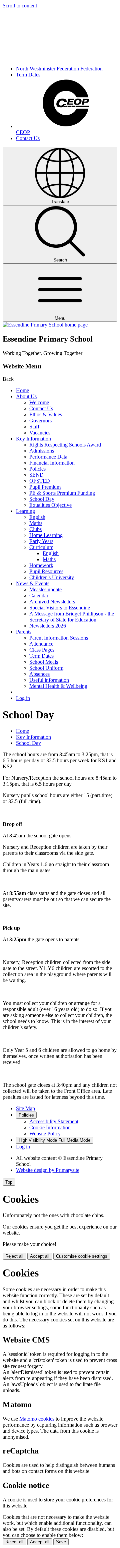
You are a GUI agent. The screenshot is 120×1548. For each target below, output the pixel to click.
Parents (23, 632)
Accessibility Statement (53, 1121)
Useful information (49, 680)
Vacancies (39, 432)
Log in (23, 698)
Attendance (41, 644)
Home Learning (46, 535)
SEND (36, 475)
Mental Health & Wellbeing (58, 686)
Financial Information (52, 463)
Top (8, 1182)
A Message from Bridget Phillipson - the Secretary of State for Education (71, 616)
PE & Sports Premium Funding (62, 493)
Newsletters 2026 (47, 626)
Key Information (33, 438)
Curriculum (41, 547)
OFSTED (39, 481)
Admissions (41, 451)
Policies (37, 469)
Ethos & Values (45, 414)
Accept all (39, 1256)
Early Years (41, 541)
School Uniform (46, 668)
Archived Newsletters (52, 601)
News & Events (32, 583)
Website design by (47, 1170)
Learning (25, 511)
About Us (26, 396)
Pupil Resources (46, 571)
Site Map (25, 1108)
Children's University (51, 577)
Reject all (14, 1256)
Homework (41, 565)
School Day (41, 499)
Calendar (38, 595)
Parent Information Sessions (58, 638)
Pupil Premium (45, 487)
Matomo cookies (36, 1419)
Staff (34, 426)
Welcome (39, 402)
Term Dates (28, 74)
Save (61, 1541)
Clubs (35, 529)
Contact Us (28, 138)
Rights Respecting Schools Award (65, 445)
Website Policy (45, 1133)
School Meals (43, 662)
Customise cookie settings (81, 1256)
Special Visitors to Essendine (59, 607)
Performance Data (48, 457)
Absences (39, 674)
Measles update (45, 589)
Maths (35, 523)
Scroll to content (20, 5)
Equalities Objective (50, 505)
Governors (40, 420)
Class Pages (41, 650)
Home (22, 390)
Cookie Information (50, 1127)
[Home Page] (45, 325)
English (37, 517)
